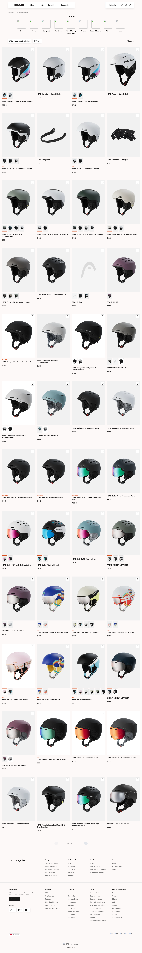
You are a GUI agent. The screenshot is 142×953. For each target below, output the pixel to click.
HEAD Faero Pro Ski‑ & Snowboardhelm (17, 169)
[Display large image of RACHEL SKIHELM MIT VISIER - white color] (10, 624)
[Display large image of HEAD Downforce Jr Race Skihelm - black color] (80, 95)
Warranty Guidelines (97, 905)
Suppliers (71, 917)
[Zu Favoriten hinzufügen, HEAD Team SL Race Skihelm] (137, 49)
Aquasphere (117, 917)
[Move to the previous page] (56, 843)
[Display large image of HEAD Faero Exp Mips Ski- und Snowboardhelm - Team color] (4, 228)
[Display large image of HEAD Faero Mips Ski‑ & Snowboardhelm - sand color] (109, 228)
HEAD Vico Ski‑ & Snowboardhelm (50, 497)
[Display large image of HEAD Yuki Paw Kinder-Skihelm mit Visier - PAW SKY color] (45, 624)
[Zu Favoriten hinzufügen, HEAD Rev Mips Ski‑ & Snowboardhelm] (67, 250)
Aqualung (116, 911)
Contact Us (49, 896)
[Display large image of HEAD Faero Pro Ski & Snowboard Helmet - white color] (86, 228)
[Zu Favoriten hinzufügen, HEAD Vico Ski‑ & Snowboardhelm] (67, 451)
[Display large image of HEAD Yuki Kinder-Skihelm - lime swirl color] (91, 692)
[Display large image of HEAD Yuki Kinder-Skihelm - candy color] (80, 692)
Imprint (92, 917)
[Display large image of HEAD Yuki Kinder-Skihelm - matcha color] (97, 692)
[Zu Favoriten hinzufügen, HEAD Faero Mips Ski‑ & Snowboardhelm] (137, 182)
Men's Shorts (95, 866)
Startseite (11, 12)
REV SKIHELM (77, 302)
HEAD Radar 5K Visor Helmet (48, 565)
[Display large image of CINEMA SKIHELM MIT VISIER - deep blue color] (109, 692)
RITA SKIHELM (112, 302)
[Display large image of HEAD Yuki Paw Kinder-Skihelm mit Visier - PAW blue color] (39, 624)
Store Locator (50, 905)
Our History (72, 896)
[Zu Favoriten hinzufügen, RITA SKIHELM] (137, 250)
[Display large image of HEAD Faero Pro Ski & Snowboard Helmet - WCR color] (91, 228)
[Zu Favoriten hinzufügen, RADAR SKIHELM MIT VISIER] (137, 513)
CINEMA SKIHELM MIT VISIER (118, 698)
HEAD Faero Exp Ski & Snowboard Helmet (52, 234)
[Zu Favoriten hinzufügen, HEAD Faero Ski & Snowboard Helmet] (32, 250)
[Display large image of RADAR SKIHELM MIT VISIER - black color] (115, 558)
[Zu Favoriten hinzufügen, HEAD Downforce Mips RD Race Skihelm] (32, 49)
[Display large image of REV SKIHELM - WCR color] (86, 296)
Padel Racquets (51, 866)
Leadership (72, 902)
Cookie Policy (95, 896)
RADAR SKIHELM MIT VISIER (117, 565)
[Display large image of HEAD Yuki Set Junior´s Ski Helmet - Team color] (10, 692)
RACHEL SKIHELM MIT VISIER (13, 631)
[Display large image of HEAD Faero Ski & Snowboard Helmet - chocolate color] (4, 296)
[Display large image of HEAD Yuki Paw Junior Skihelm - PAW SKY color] (45, 692)
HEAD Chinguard (43, 160)
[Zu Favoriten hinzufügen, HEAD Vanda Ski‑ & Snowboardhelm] (137, 384)
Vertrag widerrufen (52, 908)
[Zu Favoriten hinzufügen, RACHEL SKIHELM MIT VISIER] (32, 579)
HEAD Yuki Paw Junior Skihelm (48, 699)
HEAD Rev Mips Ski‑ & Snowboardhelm (51, 295)
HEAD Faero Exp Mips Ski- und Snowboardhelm (13, 235)
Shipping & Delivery (52, 902)
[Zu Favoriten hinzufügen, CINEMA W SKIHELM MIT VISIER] (32, 713)
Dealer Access (73, 911)
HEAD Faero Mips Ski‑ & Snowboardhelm (122, 234)
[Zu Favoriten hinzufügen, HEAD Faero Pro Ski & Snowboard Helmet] (102, 182)
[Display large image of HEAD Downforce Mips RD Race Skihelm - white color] (10, 95)
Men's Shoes (50, 872)
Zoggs (114, 905)
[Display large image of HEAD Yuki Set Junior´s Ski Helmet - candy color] (4, 692)
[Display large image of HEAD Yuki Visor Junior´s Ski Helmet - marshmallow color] (86, 624)
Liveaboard (116, 908)
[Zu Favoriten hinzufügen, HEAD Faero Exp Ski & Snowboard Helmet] (67, 182)
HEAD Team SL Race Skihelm (118, 94)
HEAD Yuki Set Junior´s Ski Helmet (15, 699)
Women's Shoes (51, 875)
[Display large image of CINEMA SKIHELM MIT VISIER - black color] (115, 692)
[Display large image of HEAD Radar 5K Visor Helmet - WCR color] (39, 558)
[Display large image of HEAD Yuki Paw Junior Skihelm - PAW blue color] (39, 692)
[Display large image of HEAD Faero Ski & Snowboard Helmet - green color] (16, 296)
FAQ (46, 893)
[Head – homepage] (18, 5)
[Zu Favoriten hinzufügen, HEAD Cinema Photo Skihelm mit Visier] (67, 713)
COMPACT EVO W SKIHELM (47, 436)
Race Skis (71, 869)
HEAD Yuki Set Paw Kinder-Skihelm (120, 632)
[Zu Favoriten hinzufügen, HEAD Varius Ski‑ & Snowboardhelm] (102, 384)
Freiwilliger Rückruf (97, 911)
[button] (32, 5)
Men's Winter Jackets (98, 869)
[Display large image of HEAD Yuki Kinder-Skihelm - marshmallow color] (86, 692)
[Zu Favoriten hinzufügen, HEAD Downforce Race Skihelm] (67, 49)
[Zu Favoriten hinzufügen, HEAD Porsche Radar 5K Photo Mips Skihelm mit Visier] (102, 779)
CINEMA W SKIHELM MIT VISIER (14, 765)
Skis (69, 863)
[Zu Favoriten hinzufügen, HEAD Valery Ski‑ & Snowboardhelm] (32, 779)
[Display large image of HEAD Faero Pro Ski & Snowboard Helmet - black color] (80, 228)
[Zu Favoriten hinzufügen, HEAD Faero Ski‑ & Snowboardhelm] (102, 115)
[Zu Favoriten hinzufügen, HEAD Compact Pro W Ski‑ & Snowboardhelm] (67, 316)
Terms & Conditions (97, 902)
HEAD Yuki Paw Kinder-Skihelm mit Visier (52, 632)
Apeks (114, 914)
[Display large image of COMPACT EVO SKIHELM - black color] (121, 361)
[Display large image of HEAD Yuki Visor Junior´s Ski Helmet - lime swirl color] (74, 624)
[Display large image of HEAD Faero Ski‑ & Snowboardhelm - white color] (74, 161)
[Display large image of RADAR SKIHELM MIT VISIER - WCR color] (121, 558)
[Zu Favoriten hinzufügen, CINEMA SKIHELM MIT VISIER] (137, 646)
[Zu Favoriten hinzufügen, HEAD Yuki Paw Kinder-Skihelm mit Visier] (67, 579)
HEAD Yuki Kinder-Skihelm (82, 699)
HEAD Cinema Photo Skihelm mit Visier (51, 759)
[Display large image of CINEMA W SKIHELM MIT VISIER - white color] (10, 759)
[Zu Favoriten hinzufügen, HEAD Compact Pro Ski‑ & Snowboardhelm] (32, 316)
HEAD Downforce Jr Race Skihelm (85, 101)
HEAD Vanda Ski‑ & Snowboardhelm (120, 428)
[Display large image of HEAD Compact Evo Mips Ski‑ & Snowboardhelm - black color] (74, 361)
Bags (114, 863)
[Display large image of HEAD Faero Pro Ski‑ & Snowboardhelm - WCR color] (4, 161)
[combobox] (19, 41)
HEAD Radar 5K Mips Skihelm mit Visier (16, 565)
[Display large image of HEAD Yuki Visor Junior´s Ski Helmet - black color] (91, 624)
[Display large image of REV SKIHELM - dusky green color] (74, 296)
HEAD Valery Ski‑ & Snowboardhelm (15, 824)
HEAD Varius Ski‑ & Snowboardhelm (85, 428)
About (70, 893)
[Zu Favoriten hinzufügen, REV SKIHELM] (102, 250)
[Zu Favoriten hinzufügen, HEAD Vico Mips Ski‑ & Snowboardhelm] (32, 451)
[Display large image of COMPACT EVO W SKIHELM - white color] (45, 429)
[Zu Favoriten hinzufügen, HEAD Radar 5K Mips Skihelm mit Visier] (32, 513)
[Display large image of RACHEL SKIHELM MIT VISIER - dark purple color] (4, 624)
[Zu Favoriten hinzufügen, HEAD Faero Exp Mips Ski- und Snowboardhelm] (32, 182)
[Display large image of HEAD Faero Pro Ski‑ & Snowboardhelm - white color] (16, 161)
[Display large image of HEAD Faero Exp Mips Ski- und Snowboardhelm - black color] (16, 228)
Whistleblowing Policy (98, 921)
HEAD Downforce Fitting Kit (117, 160)
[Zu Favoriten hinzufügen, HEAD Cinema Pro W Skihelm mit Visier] (137, 713)
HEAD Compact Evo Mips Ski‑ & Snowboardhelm (84, 369)
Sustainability (73, 899)
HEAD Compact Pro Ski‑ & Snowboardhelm (18, 362)
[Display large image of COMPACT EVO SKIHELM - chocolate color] (109, 361)
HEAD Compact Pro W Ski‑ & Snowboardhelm (48, 361)
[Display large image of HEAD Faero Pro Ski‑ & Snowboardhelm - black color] (10, 161)
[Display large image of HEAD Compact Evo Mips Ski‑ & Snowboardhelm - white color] (80, 361)
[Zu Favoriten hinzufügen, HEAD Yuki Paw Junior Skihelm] (67, 646)
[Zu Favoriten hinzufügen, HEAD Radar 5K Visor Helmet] (67, 513)
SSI (113, 902)
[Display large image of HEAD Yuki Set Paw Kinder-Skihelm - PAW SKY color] (109, 624)
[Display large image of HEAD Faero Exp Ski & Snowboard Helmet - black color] (45, 228)
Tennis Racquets (51, 863)
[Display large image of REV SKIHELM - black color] (80, 296)
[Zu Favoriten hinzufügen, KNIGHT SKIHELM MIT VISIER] (137, 779)
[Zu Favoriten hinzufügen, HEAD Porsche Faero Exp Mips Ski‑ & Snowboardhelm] (67, 779)
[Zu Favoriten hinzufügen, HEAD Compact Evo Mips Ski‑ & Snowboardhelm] (102, 316)
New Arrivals (117, 866)
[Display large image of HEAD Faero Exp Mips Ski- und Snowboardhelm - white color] (21, 228)
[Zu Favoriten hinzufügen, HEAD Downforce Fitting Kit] (137, 115)
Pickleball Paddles (52, 869)
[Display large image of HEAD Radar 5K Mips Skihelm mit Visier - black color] (10, 558)
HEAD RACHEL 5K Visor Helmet (84, 559)
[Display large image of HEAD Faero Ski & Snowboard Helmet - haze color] (10, 296)
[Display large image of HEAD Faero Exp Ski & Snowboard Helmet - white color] (39, 228)
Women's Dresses (97, 872)
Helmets (71, 872)
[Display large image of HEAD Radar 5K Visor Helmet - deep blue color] (45, 558)
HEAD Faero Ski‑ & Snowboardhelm (85, 169)
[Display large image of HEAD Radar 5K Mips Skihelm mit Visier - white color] (4, 558)
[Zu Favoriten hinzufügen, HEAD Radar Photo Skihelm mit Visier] (137, 451)
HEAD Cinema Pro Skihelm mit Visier (85, 758)
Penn (114, 893)
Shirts (92, 863)
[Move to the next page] (86, 843)
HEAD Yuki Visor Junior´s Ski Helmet (86, 632)
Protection (19, 12)
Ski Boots (71, 866)
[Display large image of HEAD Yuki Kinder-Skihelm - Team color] (74, 692)
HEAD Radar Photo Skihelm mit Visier (121, 496)
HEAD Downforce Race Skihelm (49, 94)
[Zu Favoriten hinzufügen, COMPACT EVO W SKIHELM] (67, 384)
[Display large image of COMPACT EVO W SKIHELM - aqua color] (39, 429)
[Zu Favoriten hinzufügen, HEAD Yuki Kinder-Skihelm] (102, 646)
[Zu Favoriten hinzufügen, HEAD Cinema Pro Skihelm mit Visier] (102, 713)
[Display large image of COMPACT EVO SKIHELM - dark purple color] (115, 361)
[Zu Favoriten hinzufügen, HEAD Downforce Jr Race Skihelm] (102, 49)
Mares (114, 899)
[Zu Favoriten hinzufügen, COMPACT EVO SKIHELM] (137, 316)
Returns (48, 899)
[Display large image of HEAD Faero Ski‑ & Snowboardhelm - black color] (80, 161)
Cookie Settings (96, 899)
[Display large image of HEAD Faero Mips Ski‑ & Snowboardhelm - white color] (121, 228)
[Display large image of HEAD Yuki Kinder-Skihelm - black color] (103, 692)
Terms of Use (95, 914)
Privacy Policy (95, 893)
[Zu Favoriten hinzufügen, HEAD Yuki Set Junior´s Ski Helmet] (32, 646)
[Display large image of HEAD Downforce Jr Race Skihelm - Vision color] (74, 95)
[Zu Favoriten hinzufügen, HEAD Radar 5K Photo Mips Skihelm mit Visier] (102, 451)
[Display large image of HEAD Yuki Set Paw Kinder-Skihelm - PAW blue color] (115, 624)
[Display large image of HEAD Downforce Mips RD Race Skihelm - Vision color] (4, 95)
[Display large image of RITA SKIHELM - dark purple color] (109, 296)
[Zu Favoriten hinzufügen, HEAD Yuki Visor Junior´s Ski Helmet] (102, 579)
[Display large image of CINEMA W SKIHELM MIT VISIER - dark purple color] (4, 759)
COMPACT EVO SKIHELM (116, 368)
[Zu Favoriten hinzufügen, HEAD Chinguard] (67, 115)
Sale (114, 869)
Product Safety (96, 908)
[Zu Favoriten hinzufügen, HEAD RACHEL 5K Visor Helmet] (102, 513)
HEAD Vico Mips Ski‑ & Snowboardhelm (17, 497)
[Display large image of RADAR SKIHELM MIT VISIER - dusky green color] (109, 558)
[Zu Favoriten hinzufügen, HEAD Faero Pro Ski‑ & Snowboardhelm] (32, 115)
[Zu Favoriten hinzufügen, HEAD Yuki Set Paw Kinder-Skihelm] (137, 579)
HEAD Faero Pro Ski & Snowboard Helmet (87, 234)
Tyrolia (114, 896)
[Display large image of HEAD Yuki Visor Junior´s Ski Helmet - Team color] (80, 624)
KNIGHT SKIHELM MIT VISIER (118, 824)
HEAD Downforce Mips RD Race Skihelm (17, 101)
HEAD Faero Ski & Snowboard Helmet (16, 302)
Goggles (71, 875)
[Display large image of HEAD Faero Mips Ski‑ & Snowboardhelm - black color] (115, 228)
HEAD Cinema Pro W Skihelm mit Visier (121, 758)
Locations (71, 914)
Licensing (71, 908)
